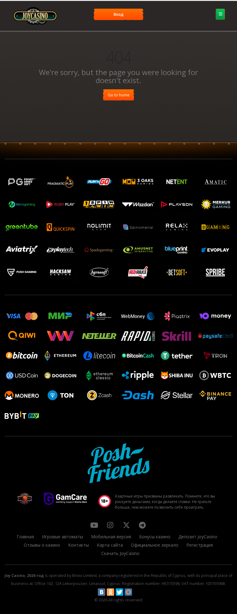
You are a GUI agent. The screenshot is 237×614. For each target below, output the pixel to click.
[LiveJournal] (137, 592)
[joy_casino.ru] (110, 525)
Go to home (119, 95)
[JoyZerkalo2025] (142, 525)
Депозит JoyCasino (197, 537)
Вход (118, 14)
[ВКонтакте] (101, 592)
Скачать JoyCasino (120, 553)
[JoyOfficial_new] (126, 525)
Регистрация (199, 545)
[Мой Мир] (128, 592)
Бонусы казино (154, 537)
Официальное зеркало (154, 545)
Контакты (78, 545)
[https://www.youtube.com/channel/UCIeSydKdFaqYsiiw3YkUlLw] (94, 525)
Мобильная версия (111, 537)
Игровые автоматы (62, 537)
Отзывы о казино (42, 545)
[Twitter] (119, 592)
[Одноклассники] (110, 592)
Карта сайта (110, 545)
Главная (25, 537)
